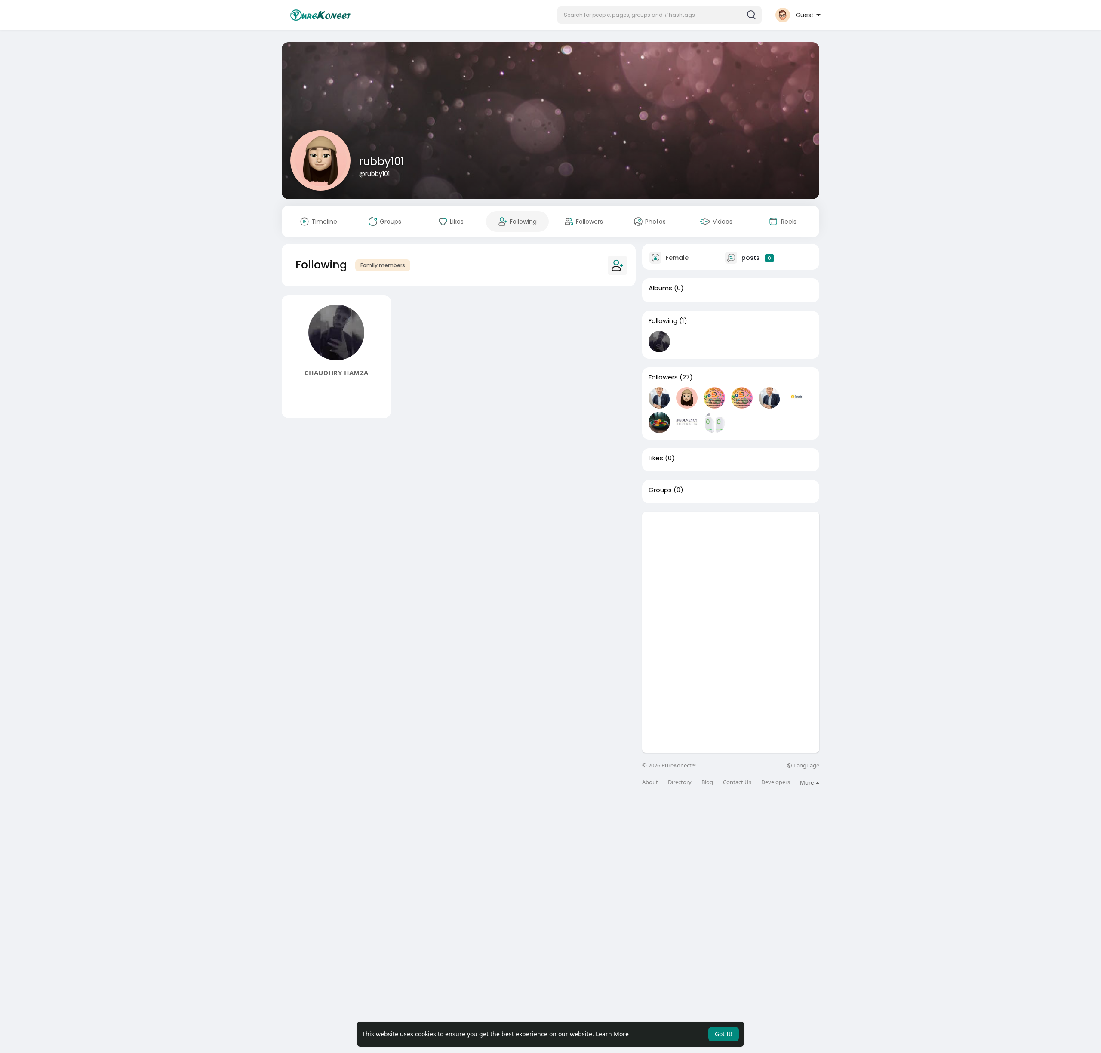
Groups (660, 489)
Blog (707, 782)
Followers (663, 377)
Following (663, 320)
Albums (660, 288)
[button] (659, 15)
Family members (382, 265)
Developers (775, 782)
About (650, 782)
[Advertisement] (730, 572)
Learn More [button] (612, 1034)
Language (805, 765)
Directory (680, 782)
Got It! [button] (723, 1034)
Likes (656, 458)
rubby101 (381, 161)
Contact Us (737, 782)
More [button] (807, 782)
